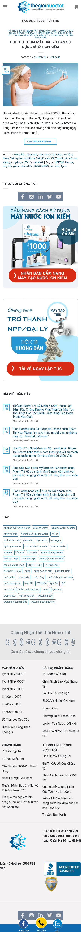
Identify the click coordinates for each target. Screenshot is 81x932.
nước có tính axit (43, 571)
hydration (42, 540)
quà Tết (54, 583)
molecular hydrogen (52, 552)
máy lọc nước (11, 558)
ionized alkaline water (36, 546)
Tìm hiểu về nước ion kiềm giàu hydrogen (38, 35)
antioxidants (10, 533)
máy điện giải (10, 166)
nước (27, 571)
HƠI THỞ (59, 162)
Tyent (64, 166)
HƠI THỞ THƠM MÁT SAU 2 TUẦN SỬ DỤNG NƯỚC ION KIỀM (40, 44)
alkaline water (40, 527)
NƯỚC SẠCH (52, 564)
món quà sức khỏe (14, 564)
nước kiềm (9, 577)
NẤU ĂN (28, 583)
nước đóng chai (12, 583)
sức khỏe (55, 166)
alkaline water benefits (63, 527)
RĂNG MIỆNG (41, 166)
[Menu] (5, 6)
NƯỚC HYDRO (35, 564)
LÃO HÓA (32, 552)
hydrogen (55, 540)
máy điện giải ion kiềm (52, 558)
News (20, 33)
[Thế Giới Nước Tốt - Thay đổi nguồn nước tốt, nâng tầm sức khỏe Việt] (40, 6)
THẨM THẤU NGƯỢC (28, 589)
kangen (8, 552)
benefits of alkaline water (34, 533)
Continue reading (40, 141)
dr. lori (55, 533)
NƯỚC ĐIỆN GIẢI (12, 571)
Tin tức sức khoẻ (34, 162)
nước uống (38, 577)
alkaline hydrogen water (17, 527)
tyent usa (57, 589)
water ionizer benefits (15, 601)
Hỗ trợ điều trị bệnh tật (23, 31)
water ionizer (45, 595)
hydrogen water (12, 546)
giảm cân (28, 540)
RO (63, 583)
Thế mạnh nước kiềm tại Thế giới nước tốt (32, 158)
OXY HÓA (42, 583)
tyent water (10, 595)
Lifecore (55, 57)
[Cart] (76, 6)
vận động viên (26, 595)
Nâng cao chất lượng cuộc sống (55, 154)
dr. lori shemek (12, 540)
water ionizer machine (43, 601)
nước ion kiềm (25, 166)
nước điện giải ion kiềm (60, 577)
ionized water (58, 546)
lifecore (69, 162)
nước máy (24, 577)
